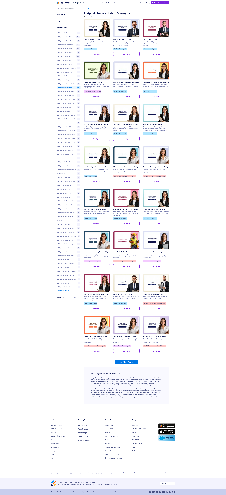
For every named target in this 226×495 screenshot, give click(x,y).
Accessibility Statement (94, 492)
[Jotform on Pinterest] (167, 492)
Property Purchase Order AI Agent (154, 209)
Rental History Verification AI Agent (95, 336)
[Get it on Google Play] (166, 425)
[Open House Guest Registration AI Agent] (126, 198)
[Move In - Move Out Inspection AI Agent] (126, 155)
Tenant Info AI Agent (120, 252)
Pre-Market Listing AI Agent (122, 294)
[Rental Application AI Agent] (97, 70)
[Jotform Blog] (163, 492)
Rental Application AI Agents (92, 91)
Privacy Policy (71, 492)
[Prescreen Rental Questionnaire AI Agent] (156, 155)
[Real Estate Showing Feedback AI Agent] (97, 283)
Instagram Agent (79, 3)
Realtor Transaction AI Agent (152, 124)
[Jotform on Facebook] (150, 492)
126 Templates (88, 16)
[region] (69, 156)
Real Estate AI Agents (90, 49)
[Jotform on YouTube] (170, 492)
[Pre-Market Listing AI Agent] (126, 283)
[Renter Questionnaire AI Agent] (156, 283)
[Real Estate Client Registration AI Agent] (126, 70)
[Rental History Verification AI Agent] (97, 325)
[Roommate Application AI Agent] (156, 240)
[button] (69, 297)
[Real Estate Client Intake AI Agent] (97, 198)
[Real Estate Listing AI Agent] (126, 28)
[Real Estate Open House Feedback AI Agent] (97, 155)
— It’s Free (160, 3)
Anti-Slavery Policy (111, 492)
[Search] (58, 8)
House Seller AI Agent (150, 39)
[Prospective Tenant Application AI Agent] (97, 240)
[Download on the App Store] (166, 432)
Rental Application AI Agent (93, 82)
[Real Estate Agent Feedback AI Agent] (97, 113)
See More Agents (126, 362)
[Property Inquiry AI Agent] (97, 28)
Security (81, 492)
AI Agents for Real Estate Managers (107, 13)
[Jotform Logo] (63, 2)
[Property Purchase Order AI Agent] (156, 198)
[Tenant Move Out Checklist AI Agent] (156, 325)
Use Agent (96, 54)
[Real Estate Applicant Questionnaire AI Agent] (156, 70)
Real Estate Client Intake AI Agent (95, 209)
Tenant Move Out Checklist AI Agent (155, 336)
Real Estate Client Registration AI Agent (126, 82)
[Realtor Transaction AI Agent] (156, 113)
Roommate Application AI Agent (153, 252)
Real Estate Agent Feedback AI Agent (96, 124)
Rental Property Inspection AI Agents (124, 176)
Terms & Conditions (57, 492)
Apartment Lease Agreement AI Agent (125, 124)
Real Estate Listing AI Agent (122, 39)
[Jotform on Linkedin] (157, 492)
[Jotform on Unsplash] (173, 492)
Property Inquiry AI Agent (92, 39)
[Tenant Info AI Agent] (126, 240)
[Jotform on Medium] (160, 492)
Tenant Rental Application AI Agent (124, 336)
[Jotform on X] (153, 492)
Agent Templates (89, 9)
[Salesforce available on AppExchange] (166, 438)
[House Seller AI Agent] (156, 28)
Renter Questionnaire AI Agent (153, 294)
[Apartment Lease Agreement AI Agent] (126, 113)
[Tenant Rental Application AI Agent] (126, 325)
